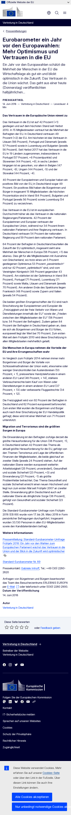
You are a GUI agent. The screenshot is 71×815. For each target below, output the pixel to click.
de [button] (49, 12)
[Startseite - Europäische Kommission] (13, 11)
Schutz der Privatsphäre (17, 734)
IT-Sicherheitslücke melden (19, 714)
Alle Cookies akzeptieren (32, 797)
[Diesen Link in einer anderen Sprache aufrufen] (5, 555)
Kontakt (7, 708)
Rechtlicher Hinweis (14, 740)
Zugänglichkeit (11, 747)
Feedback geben (50, 627)
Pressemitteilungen (16, 31)
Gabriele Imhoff (30, 568)
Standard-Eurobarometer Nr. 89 (21, 561)
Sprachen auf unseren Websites (22, 721)
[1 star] (6, 627)
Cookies (7, 727)
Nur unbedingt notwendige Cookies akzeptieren (41, 806)
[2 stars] (9, 627)
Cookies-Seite (51, 772)
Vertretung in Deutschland (18, 607)
